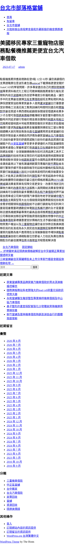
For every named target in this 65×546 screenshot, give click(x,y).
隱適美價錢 (13, 509)
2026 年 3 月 (14, 361)
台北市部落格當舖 (21, 8)
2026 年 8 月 (14, 340)
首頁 (9, 17)
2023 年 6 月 (14, 453)
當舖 (9, 500)
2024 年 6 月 (14, 445)
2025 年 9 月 (14, 385)
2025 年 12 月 (14, 373)
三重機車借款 (15, 480)
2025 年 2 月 (14, 413)
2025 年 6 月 (14, 397)
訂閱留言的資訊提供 (19, 531)
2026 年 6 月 (14, 349)
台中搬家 (12, 488)
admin (21, 66)
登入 (9, 523)
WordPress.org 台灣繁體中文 (23, 535)
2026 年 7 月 (14, 345)
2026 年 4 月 (14, 357)
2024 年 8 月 (14, 437)
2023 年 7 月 (14, 449)
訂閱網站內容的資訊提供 (21, 527)
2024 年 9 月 (14, 433)
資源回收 (12, 505)
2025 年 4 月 (14, 405)
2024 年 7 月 (14, 441)
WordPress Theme (9, 541)
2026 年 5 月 (14, 353)
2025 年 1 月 (14, 417)
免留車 (11, 21)
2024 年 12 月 (14, 421)
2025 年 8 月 (14, 389)
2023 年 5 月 (14, 457)
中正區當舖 (13, 484)
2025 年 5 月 (14, 401)
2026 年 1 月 (14, 369)
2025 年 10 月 (14, 381)
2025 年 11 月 (14, 377)
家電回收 (12, 496)
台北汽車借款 (11, 247)
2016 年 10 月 (14, 461)
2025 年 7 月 (14, 393)
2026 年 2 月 (14, 365)
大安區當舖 (17, 143)
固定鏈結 (27, 247)
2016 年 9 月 (14, 465)
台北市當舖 (13, 25)
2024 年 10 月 (14, 429)
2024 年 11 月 (14, 425)
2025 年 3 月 (14, 409)
